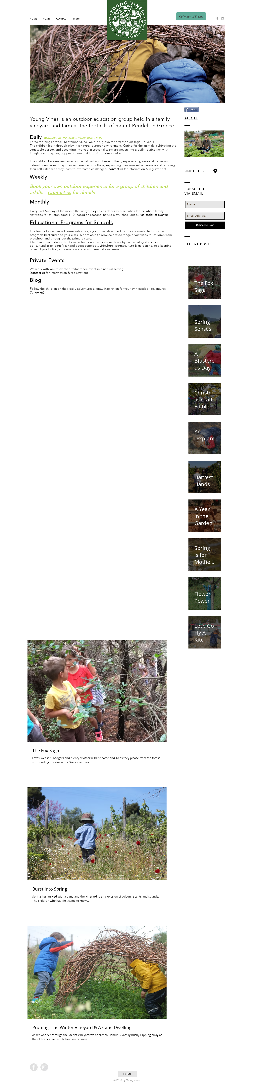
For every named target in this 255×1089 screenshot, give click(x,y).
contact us (116, 169)
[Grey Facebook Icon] (217, 18)
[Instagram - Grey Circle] (44, 1067)
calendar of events (154, 215)
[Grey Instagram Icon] (223, 18)
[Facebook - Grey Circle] (34, 1067)
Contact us (59, 192)
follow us (37, 292)
